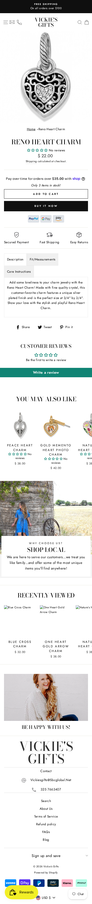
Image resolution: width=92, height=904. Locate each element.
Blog (46, 839)
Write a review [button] (46, 372)
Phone (19, 22)
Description (15, 259)
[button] (38, 150)
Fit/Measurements (42, 259)
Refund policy (46, 824)
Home (31, 129)
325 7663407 (51, 789)
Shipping (31, 161)
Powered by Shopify (46, 872)
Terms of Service (46, 816)
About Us (46, 808)
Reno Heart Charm (51, 129)
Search (46, 800)
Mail (12, 22)
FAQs (46, 831)
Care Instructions (19, 271)
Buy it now (46, 206)
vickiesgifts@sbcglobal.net (50, 780)
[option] (46, 6)
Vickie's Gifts (46, 22)
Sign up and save (46, 855)
